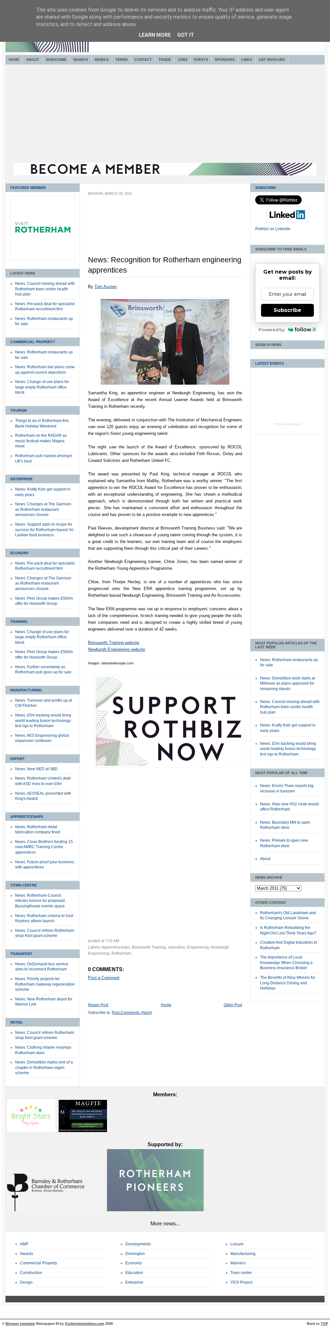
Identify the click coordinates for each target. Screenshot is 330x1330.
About (32, 59)
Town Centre (23, 885)
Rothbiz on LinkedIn (272, 229)
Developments (138, 1244)
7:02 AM (112, 941)
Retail (16, 1022)
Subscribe (56, 59)
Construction (31, 1272)
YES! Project (241, 1282)
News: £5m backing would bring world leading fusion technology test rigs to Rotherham (43, 720)
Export (17, 759)
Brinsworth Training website (113, 642)
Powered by (272, 329)
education (176, 947)
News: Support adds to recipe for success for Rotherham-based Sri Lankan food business (44, 529)
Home (14, 59)
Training (19, 621)
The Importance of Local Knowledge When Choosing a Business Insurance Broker (286, 962)
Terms (121, 59)
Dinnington (135, 1253)
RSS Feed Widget (287, 424)
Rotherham (121, 953)
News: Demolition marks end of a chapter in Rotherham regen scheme (44, 1067)
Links (246, 59)
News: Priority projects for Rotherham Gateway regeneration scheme (45, 984)
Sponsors (225, 59)
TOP (324, 1323)
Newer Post (98, 1005)
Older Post (233, 1005)
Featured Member (28, 188)
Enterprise (21, 479)
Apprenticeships (26, 817)
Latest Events (269, 363)
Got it (185, 35)
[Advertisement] (165, 115)
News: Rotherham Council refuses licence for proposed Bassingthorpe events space (40, 900)
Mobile (102, 59)
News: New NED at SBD (36, 769)
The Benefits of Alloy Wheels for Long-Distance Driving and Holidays (287, 982)
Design (26, 1282)
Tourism (18, 410)
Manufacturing (26, 690)
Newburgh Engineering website (116, 649)
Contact (143, 59)
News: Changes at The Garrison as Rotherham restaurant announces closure (43, 509)
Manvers (238, 1263)
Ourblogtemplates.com (84, 1323)
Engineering (198, 947)
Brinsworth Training (149, 947)
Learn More (155, 35)
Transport (21, 954)
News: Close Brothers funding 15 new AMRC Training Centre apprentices (44, 847)
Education (134, 1272)
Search (80, 59)
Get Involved (272, 59)
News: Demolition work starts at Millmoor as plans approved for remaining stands (287, 683)
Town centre (241, 1272)
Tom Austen (105, 286)
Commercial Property (32, 342)
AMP (24, 1244)
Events (201, 59)
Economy (19, 553)
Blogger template (20, 1323)
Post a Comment (104, 977)
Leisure (237, 1244)
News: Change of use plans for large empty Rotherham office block (42, 387)
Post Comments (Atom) (132, 1012)
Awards (26, 1253)
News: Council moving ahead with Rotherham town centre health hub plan (45, 288)
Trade (165, 59)
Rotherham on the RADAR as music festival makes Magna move (41, 440)
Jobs (182, 59)
